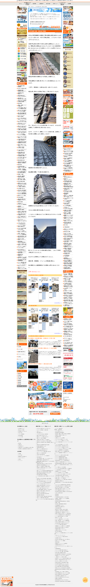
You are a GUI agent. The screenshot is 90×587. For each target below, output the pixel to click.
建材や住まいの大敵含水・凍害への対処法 (22, 179)
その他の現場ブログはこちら (57, 379)
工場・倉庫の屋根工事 (68, 336)
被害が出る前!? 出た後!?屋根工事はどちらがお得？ (68, 286)
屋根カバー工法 (70, 57)
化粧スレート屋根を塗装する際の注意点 (67, 213)
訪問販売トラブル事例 (68, 290)
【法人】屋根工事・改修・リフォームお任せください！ (45, 458)
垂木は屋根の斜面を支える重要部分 (42, 474)
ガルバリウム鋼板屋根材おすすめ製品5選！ (68, 163)
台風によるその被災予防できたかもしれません (68, 234)
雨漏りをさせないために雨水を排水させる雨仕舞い (62, 567)
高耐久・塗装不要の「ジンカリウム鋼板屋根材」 (62, 520)
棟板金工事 (69, 77)
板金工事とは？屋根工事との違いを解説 (22, 98)
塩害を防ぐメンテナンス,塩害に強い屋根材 (22, 209)
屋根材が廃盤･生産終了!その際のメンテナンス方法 (62, 488)
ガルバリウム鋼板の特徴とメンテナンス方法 (22, 231)
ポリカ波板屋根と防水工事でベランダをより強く (68, 326)
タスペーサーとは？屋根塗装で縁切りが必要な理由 (62, 484)
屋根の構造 (20, 103)
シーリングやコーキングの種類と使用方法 (22, 150)
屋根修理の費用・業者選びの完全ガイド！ (22, 90)
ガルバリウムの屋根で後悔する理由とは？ (22, 226)
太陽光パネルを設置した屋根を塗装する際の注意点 (44, 496)
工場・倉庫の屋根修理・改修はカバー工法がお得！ (68, 324)
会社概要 (69, 3)
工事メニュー (55, 3)
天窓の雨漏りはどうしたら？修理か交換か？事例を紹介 (63, 479)
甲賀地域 (19, 375)
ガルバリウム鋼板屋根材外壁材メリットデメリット (68, 168)
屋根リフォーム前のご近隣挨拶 (41, 438)
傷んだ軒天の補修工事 (58, 531)
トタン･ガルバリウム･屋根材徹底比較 (22, 223)
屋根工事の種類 (68, 49)
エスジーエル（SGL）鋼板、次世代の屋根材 (61, 551)
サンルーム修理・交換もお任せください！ (68, 322)
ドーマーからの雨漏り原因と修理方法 (22, 249)
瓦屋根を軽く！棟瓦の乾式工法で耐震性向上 (61, 510)
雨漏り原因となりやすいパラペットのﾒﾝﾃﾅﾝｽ (22, 124)
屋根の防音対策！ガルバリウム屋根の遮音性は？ (68, 170)
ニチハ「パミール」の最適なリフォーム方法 (61, 440)
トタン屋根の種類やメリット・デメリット (68, 206)
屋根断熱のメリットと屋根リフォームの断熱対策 (22, 257)
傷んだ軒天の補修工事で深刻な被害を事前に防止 (22, 113)
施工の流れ (48, 3)
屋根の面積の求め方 (21, 160)
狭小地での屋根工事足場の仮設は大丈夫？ (68, 223)
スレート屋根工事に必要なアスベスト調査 (61, 516)
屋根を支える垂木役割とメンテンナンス (22, 239)
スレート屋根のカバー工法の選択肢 (68, 198)
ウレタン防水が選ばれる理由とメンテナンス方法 (22, 118)
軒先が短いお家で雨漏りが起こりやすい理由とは (22, 190)
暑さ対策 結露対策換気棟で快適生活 (21, 176)
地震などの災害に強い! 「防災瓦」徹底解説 (68, 248)
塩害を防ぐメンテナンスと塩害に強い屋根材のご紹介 (63, 558)
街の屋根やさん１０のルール (22, 431)
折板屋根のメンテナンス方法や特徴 (60, 471)
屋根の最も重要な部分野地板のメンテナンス (22, 199)
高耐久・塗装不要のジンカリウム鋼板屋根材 (22, 234)
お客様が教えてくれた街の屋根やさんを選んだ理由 (25, 447)
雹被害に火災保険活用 (58, 578)
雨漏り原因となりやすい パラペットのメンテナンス (44, 479)
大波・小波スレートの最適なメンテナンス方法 (22, 145)
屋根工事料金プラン (40, 432)
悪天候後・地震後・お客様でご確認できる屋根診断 (62, 433)
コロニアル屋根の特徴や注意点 (67, 203)
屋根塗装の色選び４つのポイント (67, 253)
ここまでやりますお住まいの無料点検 (62, 3)
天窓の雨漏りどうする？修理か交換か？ (22, 252)
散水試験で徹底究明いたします (41, 446)
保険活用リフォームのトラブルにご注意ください (68, 303)
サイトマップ (20, 359)
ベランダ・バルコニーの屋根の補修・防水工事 (44, 451)
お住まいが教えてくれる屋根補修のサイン (68, 189)
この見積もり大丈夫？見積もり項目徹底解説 (68, 284)
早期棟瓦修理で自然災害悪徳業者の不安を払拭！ (22, 142)
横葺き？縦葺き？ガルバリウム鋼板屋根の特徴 (68, 166)
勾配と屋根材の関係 (21, 181)
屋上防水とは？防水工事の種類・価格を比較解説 (22, 129)
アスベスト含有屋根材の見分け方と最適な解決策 (22, 193)
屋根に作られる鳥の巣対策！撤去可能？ (68, 334)
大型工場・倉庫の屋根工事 (41, 454)
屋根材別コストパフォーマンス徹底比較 (22, 204)
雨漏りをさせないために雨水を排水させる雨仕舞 (22, 183)
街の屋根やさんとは (21, 428)
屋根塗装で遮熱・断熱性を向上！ (60, 506)
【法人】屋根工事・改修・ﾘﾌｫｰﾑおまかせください (68, 343)
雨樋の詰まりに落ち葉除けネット (42, 492)
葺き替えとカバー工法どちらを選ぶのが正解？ (68, 191)
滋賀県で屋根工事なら (22, 351)
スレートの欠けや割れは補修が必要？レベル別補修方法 (63, 468)
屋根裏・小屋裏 (20, 174)
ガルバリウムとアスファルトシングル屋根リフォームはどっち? (22, 220)
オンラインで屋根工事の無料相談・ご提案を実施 (68, 274)
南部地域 (19, 373)
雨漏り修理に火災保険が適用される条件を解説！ (68, 263)
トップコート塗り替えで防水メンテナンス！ (22, 265)
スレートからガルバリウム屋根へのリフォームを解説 (68, 151)
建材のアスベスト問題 (22, 195)
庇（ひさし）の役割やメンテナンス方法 (22, 247)
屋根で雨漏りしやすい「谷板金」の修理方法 (22, 186)
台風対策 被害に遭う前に (40, 447)
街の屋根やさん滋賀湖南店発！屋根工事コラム (25, 448)
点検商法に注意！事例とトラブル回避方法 (43, 439)
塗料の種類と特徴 (67, 355)
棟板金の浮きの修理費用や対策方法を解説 (22, 101)
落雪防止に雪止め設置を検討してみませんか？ (44, 485)
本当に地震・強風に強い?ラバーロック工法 (22, 158)
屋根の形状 (20, 164)
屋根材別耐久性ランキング (21, 206)
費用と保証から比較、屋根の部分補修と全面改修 (68, 186)
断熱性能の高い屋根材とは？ (20, 255)
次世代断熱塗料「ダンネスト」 (66, 256)
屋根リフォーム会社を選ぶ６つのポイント (68, 229)
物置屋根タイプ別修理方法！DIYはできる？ (68, 319)
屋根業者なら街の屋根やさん (22, 456)
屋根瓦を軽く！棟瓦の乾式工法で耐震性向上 (68, 244)
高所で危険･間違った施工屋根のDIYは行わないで (22, 236)
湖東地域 (19, 382)
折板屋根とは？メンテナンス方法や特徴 (68, 208)
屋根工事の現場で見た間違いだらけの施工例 (68, 251)
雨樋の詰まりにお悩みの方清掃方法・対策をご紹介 (68, 329)
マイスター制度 (20, 436)
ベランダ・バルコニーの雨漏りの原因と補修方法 (22, 132)
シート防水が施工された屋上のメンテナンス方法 (22, 121)
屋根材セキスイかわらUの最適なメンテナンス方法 (68, 218)
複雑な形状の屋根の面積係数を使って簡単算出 (22, 162)
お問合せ (19, 356)
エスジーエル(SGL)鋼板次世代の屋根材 (22, 229)
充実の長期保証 (20, 435)
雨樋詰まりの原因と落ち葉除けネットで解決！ (68, 331)
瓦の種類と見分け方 (21, 188)
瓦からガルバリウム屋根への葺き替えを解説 (68, 153)
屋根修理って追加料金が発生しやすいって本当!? (68, 298)
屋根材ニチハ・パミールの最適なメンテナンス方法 (68, 215)
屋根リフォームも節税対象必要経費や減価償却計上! (68, 345)
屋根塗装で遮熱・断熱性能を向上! (68, 258)
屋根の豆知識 (20, 201)
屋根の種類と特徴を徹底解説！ (21, 86)
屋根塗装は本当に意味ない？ (21, 93)
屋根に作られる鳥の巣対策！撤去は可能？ (43, 493)
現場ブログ (32, 6)
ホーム (20, 3)
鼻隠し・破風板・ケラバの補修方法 (22, 105)
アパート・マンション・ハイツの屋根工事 (43, 455)
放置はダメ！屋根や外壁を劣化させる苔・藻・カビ (62, 559)
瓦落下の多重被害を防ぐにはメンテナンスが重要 (68, 236)
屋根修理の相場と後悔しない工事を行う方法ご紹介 (44, 463)
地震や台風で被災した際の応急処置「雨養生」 (22, 155)
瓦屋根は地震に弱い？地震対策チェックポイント (68, 246)
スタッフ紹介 (20, 349)
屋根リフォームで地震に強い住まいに (42, 448)
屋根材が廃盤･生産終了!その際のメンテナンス (22, 214)
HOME (29, 6)
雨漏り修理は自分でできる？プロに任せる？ (22, 96)
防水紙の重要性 (20, 197)
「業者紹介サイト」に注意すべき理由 (68, 305)
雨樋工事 (68, 65)
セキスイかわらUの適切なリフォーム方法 (61, 439)
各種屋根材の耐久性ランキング (59, 544)
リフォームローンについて (41, 469)
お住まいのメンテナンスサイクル (60, 535)
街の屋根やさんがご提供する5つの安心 (27, 3)
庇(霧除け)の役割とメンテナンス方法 (21, 147)
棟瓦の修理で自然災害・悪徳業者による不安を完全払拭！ (63, 491)
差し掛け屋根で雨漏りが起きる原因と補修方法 (62, 566)
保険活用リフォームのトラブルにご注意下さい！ (62, 555)
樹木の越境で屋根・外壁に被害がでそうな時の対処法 (68, 300)
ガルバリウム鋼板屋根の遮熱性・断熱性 (68, 158)
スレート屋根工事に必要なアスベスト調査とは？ (22, 263)
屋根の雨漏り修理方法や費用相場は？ (22, 242)
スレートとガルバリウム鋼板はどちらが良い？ (68, 149)
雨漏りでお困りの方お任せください (42, 435)
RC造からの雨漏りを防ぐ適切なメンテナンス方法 (22, 244)
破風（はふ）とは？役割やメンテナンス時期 (22, 268)
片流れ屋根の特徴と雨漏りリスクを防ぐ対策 (22, 167)
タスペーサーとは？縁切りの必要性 (21, 116)
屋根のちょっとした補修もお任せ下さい (43, 436)
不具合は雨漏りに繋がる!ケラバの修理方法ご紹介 (22, 108)
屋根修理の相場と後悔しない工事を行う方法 (68, 181)
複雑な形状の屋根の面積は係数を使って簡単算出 (62, 501)
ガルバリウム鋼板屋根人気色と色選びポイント (68, 161)
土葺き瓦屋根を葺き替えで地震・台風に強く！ (22, 139)
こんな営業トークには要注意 (68, 288)
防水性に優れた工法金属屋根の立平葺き (21, 153)
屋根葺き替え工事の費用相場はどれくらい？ (68, 184)
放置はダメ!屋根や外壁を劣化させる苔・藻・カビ (22, 212)
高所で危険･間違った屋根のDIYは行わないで (62, 523)
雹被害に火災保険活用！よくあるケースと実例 (68, 266)
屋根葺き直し (69, 73)
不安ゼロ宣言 (20, 432)
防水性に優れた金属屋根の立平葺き (60, 552)
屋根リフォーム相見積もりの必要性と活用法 (43, 466)
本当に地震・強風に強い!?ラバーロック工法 (61, 563)
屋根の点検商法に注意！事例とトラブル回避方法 (68, 293)
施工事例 (34, 3)
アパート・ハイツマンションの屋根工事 (68, 338)
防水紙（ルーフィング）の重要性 (60, 540)
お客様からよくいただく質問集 (59, 437)
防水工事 (68, 69)
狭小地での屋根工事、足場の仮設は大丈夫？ (61, 445)
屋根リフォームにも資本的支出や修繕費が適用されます (45, 470)
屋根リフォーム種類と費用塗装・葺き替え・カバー (68, 196)
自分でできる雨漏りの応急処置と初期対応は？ (68, 261)
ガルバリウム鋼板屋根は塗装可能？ (68, 156)
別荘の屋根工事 (66, 340)
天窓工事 (68, 85)
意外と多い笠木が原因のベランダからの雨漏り (22, 111)
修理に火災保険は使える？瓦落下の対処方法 (68, 239)
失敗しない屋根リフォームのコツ (68, 179)
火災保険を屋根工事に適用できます (42, 450)
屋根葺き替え (69, 53)
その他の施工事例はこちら (58, 333)
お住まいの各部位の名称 (22, 88)
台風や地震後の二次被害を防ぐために (68, 241)
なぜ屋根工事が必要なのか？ (68, 176)
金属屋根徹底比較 (58, 548)
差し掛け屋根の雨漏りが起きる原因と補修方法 (22, 172)
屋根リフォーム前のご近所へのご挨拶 (67, 279)
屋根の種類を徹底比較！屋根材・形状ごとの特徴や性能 (63, 463)
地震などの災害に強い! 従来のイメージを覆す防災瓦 (63, 513)
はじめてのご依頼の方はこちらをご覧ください (44, 428)
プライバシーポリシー (22, 354)
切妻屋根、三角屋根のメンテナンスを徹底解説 (22, 169)
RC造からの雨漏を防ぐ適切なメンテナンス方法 (62, 521)
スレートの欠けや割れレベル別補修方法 (68, 201)
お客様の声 (41, 3)
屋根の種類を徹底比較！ (66, 193)
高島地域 (19, 380)
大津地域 (19, 378)
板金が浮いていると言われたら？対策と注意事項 (68, 295)
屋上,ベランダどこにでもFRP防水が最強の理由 (22, 126)
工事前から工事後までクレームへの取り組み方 (68, 281)
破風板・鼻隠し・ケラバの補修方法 (60, 478)
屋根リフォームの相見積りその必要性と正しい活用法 (68, 276)
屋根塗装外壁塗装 (68, 82)
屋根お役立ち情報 (67, 231)
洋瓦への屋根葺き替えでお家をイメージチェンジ (22, 217)
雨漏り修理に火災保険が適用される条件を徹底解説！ (63, 581)
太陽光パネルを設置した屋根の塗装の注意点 (68, 210)
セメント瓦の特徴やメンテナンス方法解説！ (22, 134)
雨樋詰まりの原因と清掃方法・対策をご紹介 (43, 490)
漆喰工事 (68, 61)
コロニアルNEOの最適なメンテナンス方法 (68, 220)
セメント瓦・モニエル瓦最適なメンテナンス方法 (22, 137)
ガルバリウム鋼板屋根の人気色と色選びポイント (62, 459)
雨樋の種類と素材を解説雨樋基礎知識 (22, 260)
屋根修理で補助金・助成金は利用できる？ (68, 268)
